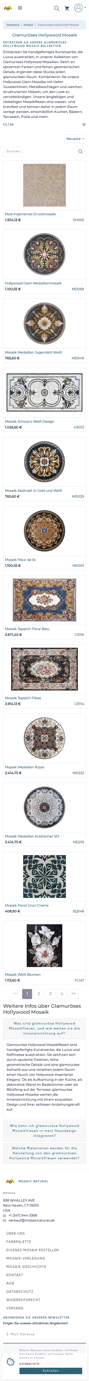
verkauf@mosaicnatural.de (31, 1220)
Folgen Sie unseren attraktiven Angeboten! (35, 1323)
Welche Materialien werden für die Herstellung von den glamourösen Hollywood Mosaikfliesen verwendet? (44, 1153)
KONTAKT (14, 1275)
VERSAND (15, 1308)
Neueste (74, 139)
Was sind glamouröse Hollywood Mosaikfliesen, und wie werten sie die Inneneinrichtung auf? (44, 1028)
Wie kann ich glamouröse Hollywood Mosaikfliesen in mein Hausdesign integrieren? (44, 1131)
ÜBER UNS (15, 1233)
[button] (56, 8)
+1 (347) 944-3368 (22, 1215)
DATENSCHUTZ (19, 1292)
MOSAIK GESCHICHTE (26, 1267)
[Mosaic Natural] (8, 9)
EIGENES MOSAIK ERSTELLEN (32, 1250)
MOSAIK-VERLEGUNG (26, 1258)
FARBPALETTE (18, 1242)
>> (73, 994)
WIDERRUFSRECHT (23, 1300)
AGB (10, 1283)
